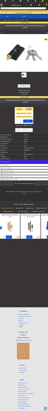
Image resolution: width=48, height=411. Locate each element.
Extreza (26, 137)
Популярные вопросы (23, 322)
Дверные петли (19, 208)
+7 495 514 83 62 (22, 368)
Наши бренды (21, 324)
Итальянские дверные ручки (24, 406)
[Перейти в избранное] (31, 5)
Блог (19, 327)
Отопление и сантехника (24, 389)
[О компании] (5, 1)
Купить (28, 121)
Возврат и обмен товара (23, 314)
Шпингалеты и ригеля (23, 211)
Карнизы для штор (22, 395)
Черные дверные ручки (23, 404)
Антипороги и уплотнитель (39, 211)
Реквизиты (20, 320)
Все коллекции (21, 408)
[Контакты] (36, 1)
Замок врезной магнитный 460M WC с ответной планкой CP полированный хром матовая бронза (30, 215)
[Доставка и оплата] (20, 1)
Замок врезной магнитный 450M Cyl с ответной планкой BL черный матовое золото (10, 215)
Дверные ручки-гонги (8, 211)
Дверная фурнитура (23, 382)
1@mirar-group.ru (23, 370)
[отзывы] (47, 32)
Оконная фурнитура (22, 387)
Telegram (22, 372)
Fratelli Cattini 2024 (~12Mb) (24, 340)
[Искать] (47, 8)
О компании (21, 318)
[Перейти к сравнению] (39, 5)
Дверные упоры (30, 208)
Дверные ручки (21, 385)
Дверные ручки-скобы (42, 208)
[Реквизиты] (28, 1)
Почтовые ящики (22, 401)
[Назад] (1, 32)
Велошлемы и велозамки (24, 397)
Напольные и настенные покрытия (26, 393)
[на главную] (1, 5)
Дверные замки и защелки (7, 208)
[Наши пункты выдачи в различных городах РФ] (13, 1)
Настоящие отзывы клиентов (25, 316)
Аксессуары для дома (23, 399)
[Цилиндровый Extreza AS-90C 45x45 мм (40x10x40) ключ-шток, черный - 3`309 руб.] (24, 74)
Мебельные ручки (22, 391)
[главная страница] (1, 20)
